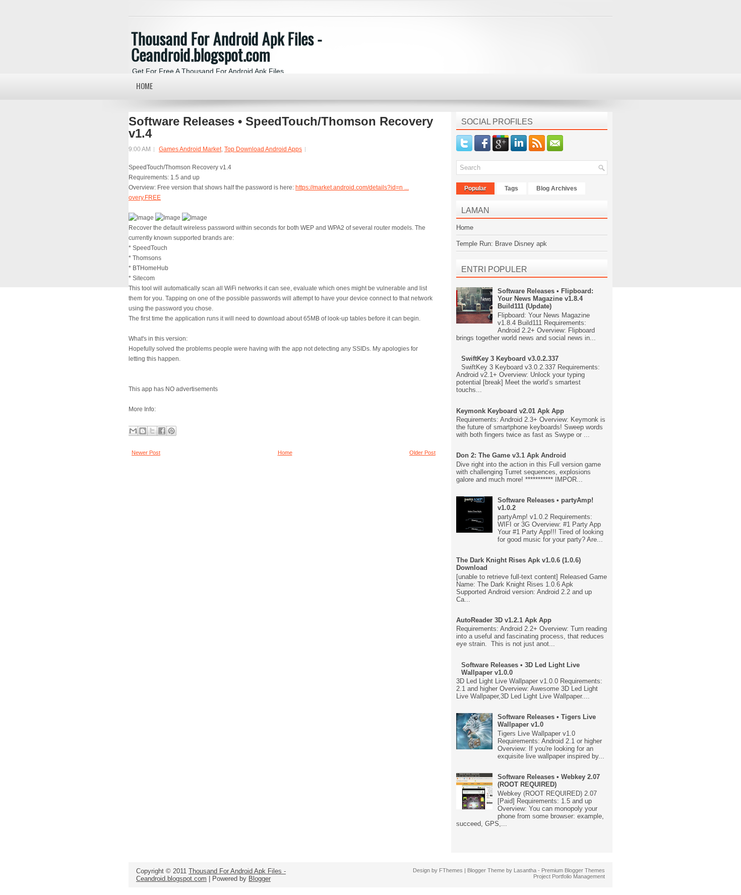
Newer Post (146, 453)
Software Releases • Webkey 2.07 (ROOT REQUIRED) (549, 780)
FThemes (451, 870)
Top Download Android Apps (263, 149)
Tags (511, 188)
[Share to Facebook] (162, 431)
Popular (475, 188)
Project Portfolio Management (569, 876)
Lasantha (525, 870)
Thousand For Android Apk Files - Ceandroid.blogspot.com (226, 46)
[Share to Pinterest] (171, 431)
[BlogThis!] (143, 431)
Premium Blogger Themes (573, 870)
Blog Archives (556, 188)
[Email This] (133, 431)
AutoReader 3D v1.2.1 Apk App (503, 620)
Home (144, 85)
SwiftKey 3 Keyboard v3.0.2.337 (510, 358)
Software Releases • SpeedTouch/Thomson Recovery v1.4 (281, 127)
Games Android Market (190, 149)
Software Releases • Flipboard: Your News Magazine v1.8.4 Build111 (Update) (545, 298)
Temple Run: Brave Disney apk (501, 243)
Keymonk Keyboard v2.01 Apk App (510, 411)
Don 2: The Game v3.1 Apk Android (511, 455)
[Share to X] (152, 431)
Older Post (422, 453)
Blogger (260, 878)
